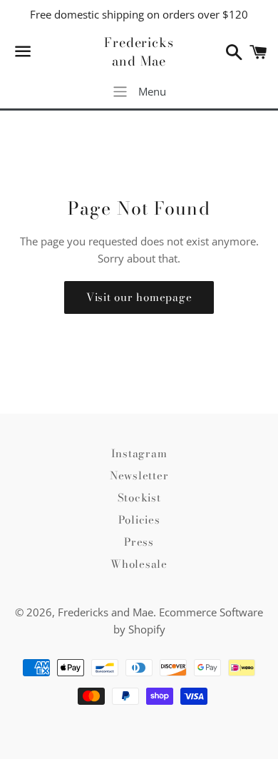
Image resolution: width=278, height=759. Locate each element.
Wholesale (139, 564)
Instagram (139, 453)
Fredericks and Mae (139, 51)
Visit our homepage (139, 297)
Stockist (139, 497)
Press (139, 542)
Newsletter (139, 475)
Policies (139, 519)
